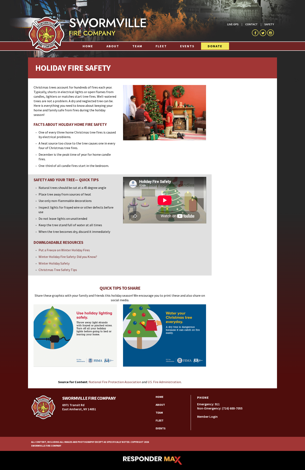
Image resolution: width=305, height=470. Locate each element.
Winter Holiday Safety (54, 263)
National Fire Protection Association (115, 382)
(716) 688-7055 (232, 408)
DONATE (215, 46)
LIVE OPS (233, 24)
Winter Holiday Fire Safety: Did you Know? (68, 257)
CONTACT (251, 24)
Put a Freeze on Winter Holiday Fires (64, 250)
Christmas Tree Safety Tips (58, 270)
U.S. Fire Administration (164, 382)
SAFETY (269, 24)
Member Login (207, 416)
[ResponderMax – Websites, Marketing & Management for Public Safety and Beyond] (152, 460)
